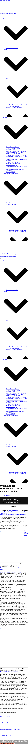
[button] (16, 33)
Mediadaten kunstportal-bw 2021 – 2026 (10, 729)
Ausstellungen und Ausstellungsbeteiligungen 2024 (13, 514)
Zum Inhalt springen (5, 0)
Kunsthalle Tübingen (11, 149)
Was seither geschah (14, 106)
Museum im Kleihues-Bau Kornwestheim (16, 159)
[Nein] (14, 743)
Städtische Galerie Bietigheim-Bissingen (16, 155)
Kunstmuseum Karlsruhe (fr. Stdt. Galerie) (16, 156)
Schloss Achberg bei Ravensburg (14, 162)
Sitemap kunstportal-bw (12, 48)
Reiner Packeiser (13, 510)
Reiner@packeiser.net (13, 502)
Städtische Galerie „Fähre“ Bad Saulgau (16, 151)
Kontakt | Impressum (5, 716)
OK (1, 743)
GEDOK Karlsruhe (11, 160)
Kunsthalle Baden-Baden (12, 147)
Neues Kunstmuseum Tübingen (14, 148)
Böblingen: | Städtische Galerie (13, 154)
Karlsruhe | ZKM (10, 172)
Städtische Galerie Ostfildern (13, 163)
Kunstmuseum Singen (11, 165)
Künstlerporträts (7, 495)
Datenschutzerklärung (5, 735)
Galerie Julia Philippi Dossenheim (14, 158)
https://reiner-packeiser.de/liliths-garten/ (9, 671)
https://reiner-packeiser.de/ (14, 500)
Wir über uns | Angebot (5, 722)
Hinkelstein (9, 202)
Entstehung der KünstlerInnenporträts (18, 104)
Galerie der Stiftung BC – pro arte (14, 152)
